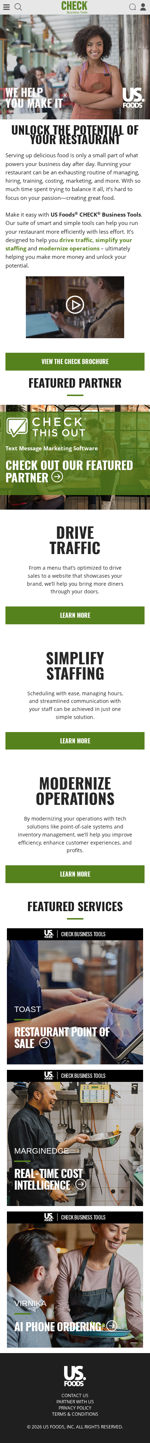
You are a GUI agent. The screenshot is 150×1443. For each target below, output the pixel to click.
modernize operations (69, 248)
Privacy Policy (75, 1408)
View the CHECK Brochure (75, 361)
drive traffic (75, 240)
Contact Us (75, 1395)
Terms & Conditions (75, 1414)
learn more (75, 615)
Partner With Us (75, 1402)
